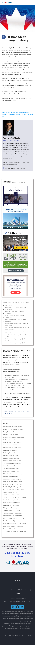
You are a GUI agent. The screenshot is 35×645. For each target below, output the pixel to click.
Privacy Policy (5, 596)
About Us (12, 590)
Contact (18, 593)
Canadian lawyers (24, 613)
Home (6, 590)
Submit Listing (21, 590)
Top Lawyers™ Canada (18, 635)
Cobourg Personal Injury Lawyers (15, 168)
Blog (29, 590)
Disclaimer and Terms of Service (15, 596)
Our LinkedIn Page (27, 596)
